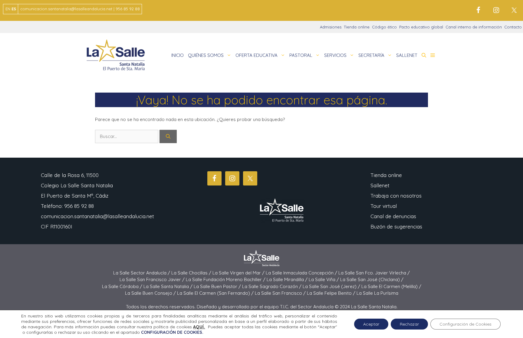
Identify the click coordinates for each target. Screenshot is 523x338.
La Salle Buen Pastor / (218, 286)
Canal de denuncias (393, 216)
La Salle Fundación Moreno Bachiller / (226, 279)
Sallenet (380, 185)
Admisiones (330, 27)
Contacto (513, 27)
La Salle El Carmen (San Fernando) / (216, 293)
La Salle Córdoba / (122, 286)
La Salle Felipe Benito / (332, 293)
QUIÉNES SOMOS (206, 55)
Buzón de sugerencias (396, 226)
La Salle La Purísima (377, 293)
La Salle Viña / (324, 279)
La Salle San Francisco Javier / (153, 279)
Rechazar (409, 324)
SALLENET (406, 55)
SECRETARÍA (371, 55)
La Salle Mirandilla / (288, 279)
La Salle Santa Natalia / (168, 286)
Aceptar (371, 324)
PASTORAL (300, 55)
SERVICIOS (335, 55)
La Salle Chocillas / (191, 273)
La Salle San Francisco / (281, 293)
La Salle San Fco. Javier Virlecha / (374, 273)
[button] (423, 55)
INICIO (177, 55)
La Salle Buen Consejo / (151, 293)
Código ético (384, 27)
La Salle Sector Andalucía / (142, 273)
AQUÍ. (199, 327)
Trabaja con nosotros (396, 195)
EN (7, 8)
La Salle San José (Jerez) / (332, 286)
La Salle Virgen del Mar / (239, 273)
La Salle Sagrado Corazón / (272, 286)
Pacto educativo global (421, 27)
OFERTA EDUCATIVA (256, 55)
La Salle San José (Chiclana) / (371, 279)
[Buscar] (168, 136)
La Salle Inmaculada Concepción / (302, 273)
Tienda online (357, 27)
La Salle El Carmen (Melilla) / (391, 286)
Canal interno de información (474, 27)
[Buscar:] (127, 136)
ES (14, 8)
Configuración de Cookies (465, 324)
